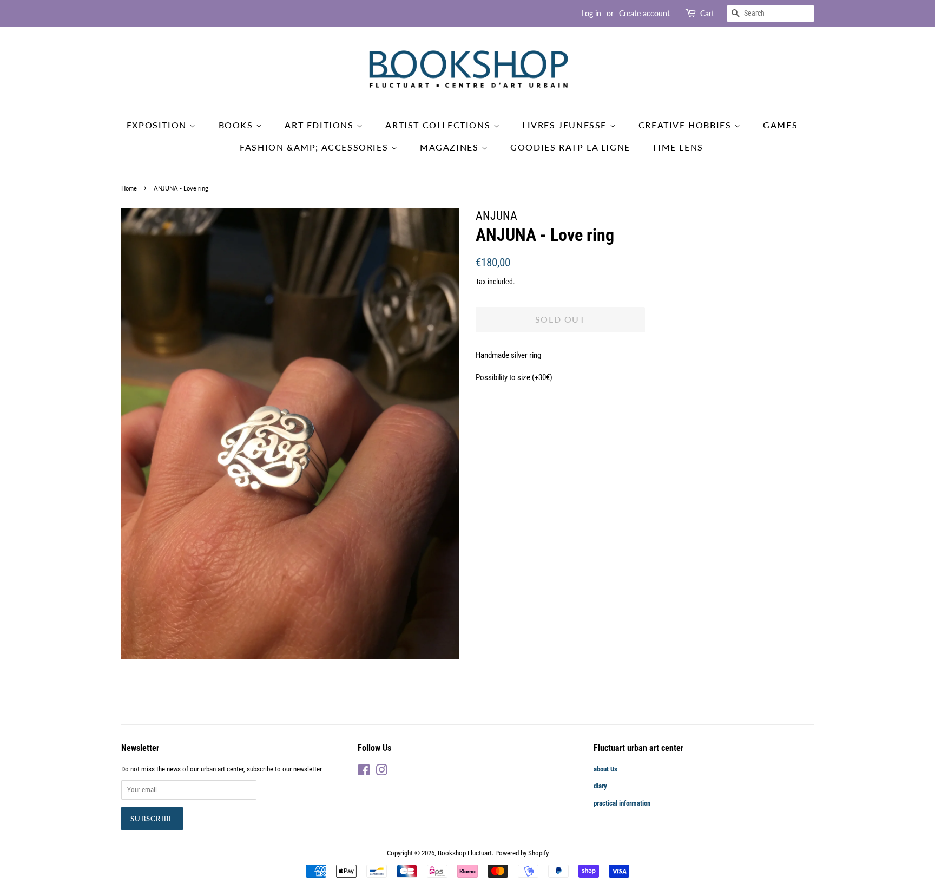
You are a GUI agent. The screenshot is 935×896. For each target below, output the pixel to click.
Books (237, 125)
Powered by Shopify (522, 853)
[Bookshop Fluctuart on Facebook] (364, 772)
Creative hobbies (686, 125)
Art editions (321, 125)
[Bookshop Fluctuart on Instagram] (381, 772)
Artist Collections (439, 125)
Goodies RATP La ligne (570, 147)
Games (780, 125)
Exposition (158, 125)
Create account (644, 13)
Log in (591, 13)
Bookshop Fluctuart (465, 853)
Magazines (451, 147)
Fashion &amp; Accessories (315, 147)
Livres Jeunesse (566, 125)
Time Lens (677, 147)
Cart (707, 13)
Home (129, 188)
